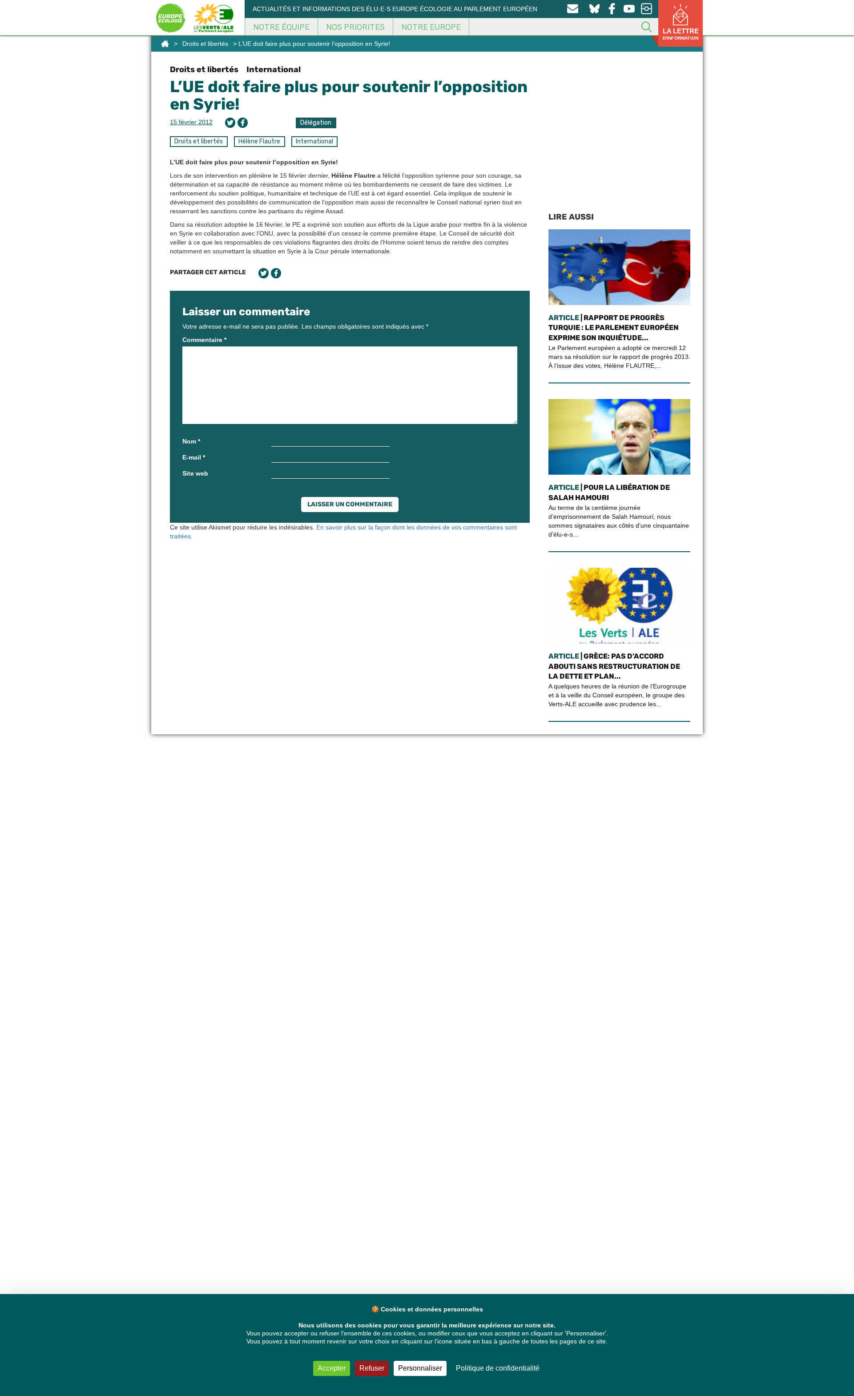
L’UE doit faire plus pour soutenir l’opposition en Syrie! (349, 95)
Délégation (315, 122)
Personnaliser (420, 1368)
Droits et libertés (205, 43)
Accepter (332, 1368)
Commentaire (204, 339)
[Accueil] (165, 43)
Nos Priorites (355, 27)
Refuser (371, 1368)
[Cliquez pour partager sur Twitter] (230, 123)
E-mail (193, 457)
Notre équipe (281, 27)
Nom (191, 441)
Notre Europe (431, 27)
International (273, 69)
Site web (195, 473)
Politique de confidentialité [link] (498, 1368)
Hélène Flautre (259, 141)
